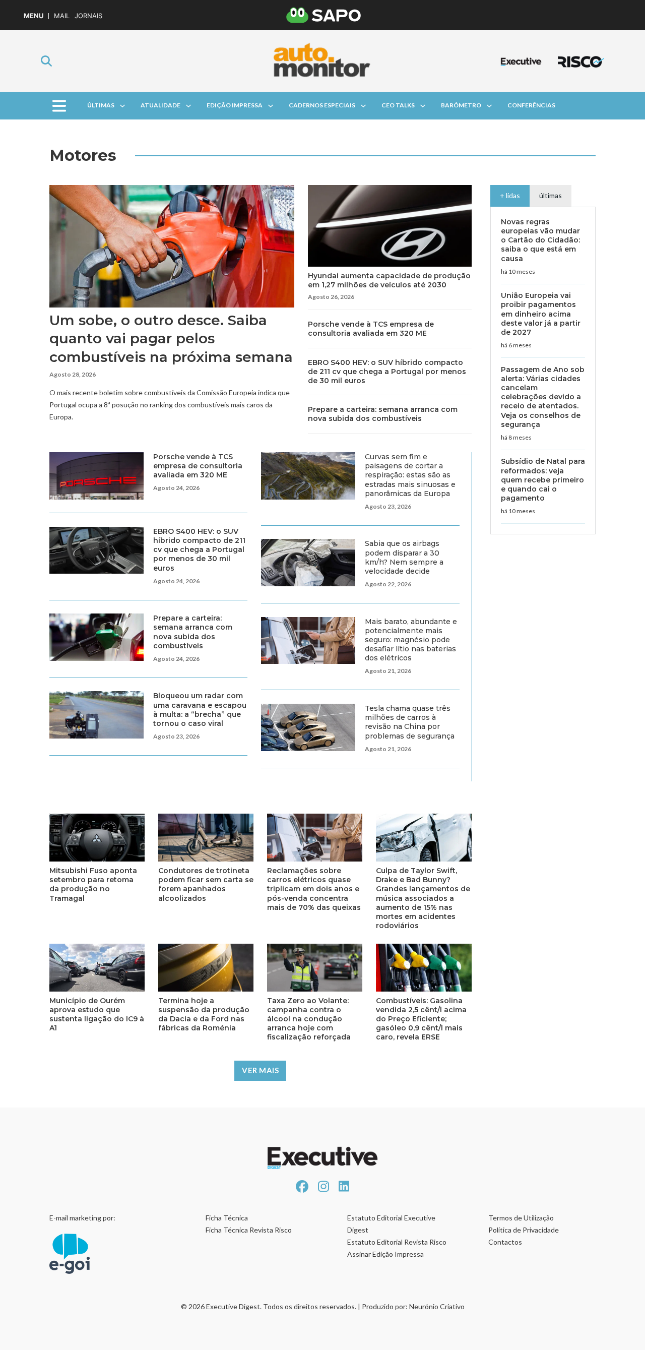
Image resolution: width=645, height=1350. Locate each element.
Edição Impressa (235, 105)
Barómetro (461, 105)
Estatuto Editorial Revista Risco (396, 1242)
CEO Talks (398, 105)
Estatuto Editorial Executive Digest (391, 1223)
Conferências (531, 105)
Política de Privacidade (523, 1229)
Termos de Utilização (521, 1217)
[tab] (510, 196)
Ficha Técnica (227, 1217)
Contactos (505, 1242)
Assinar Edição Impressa (385, 1254)
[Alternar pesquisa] (46, 61)
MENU (33, 16)
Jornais (88, 16)
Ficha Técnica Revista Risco (249, 1229)
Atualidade (160, 105)
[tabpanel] (543, 370)
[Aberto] (59, 105)
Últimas (100, 105)
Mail (62, 16)
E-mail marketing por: (82, 1217)
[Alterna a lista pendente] (122, 106)
